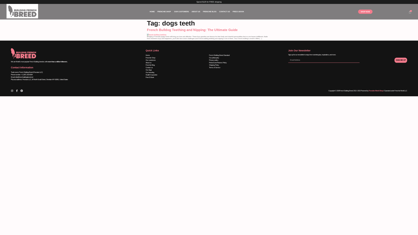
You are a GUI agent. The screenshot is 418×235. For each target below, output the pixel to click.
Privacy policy (213, 60)
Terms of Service (214, 67)
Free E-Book (150, 77)
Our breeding (150, 72)
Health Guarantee (151, 75)
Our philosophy (214, 58)
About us (149, 63)
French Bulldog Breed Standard (219, 55)
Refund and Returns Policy (218, 63)
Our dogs (149, 70)
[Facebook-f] (17, 91)
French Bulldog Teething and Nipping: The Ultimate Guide (192, 30)
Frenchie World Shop (376, 91)
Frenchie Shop (150, 58)
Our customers (151, 60)
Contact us (149, 67)
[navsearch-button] (400, 12)
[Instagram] (12, 91)
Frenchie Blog (150, 65)
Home (148, 55)
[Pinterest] (21, 91)
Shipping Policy (214, 65)
